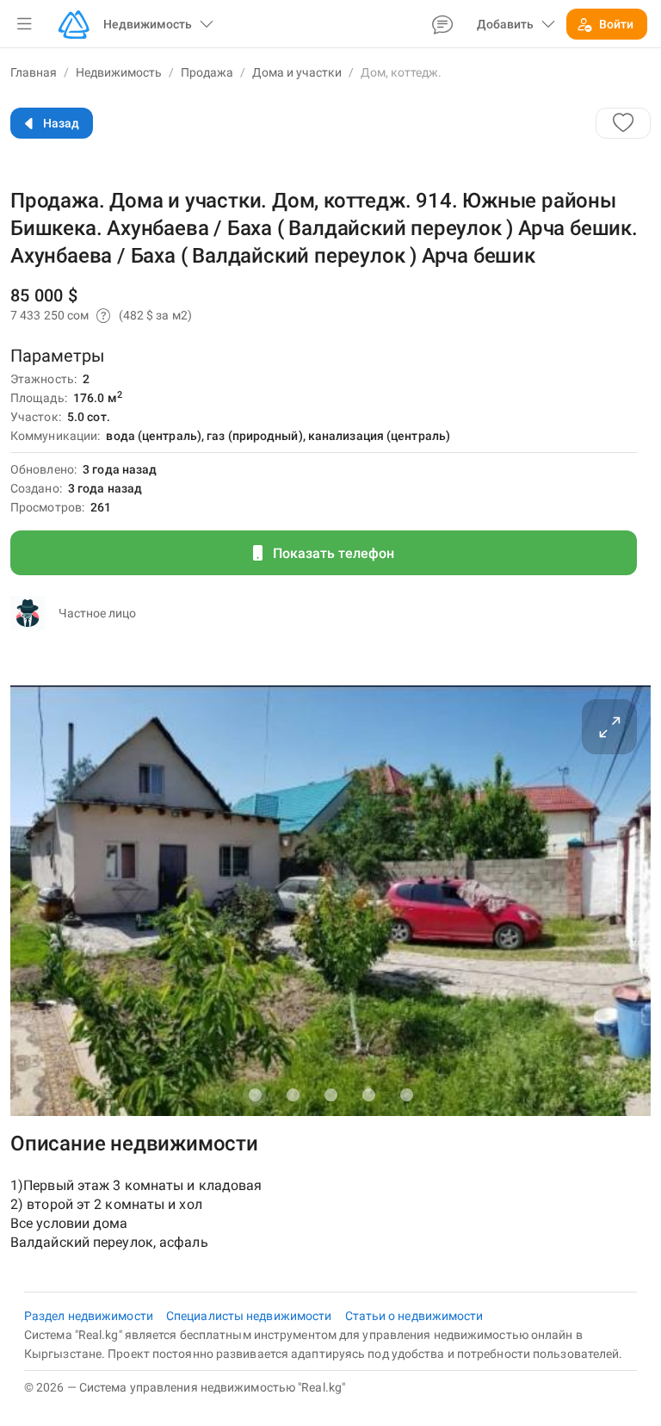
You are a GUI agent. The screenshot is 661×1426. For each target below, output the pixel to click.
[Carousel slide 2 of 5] (293, 1094)
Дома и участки (297, 72)
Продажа (207, 72)
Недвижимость (119, 72)
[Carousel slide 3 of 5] (330, 1094)
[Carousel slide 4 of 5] (368, 1094)
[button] (24, 24)
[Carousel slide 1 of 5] (255, 1094)
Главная (33, 72)
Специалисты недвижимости (250, 1316)
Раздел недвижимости (90, 1316)
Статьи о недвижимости (414, 1316)
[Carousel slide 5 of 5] (406, 1094)
